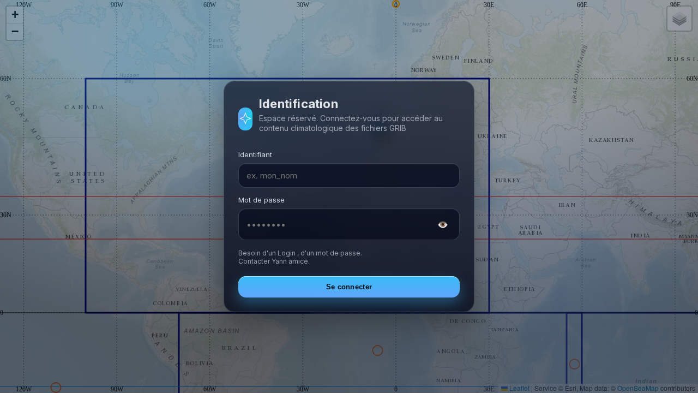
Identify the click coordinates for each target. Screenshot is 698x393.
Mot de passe (261, 199)
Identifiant (255, 154)
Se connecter (349, 287)
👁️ (442, 224)
